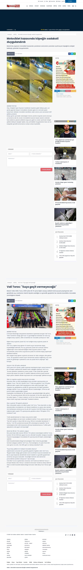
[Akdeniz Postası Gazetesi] (13, 6)
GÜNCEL (31, 6)
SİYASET (37, 6)
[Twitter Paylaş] (72, 54)
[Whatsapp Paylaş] (74, 54)
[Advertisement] (41, 18)
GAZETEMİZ (49, 6)
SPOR (59, 6)
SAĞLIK (64, 6)
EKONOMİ (42, 6)
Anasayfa (9, 34)
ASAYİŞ (14, 34)
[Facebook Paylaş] (69, 54)
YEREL (69, 6)
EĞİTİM (55, 6)
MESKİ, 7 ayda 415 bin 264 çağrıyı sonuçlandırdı (33, 29)
